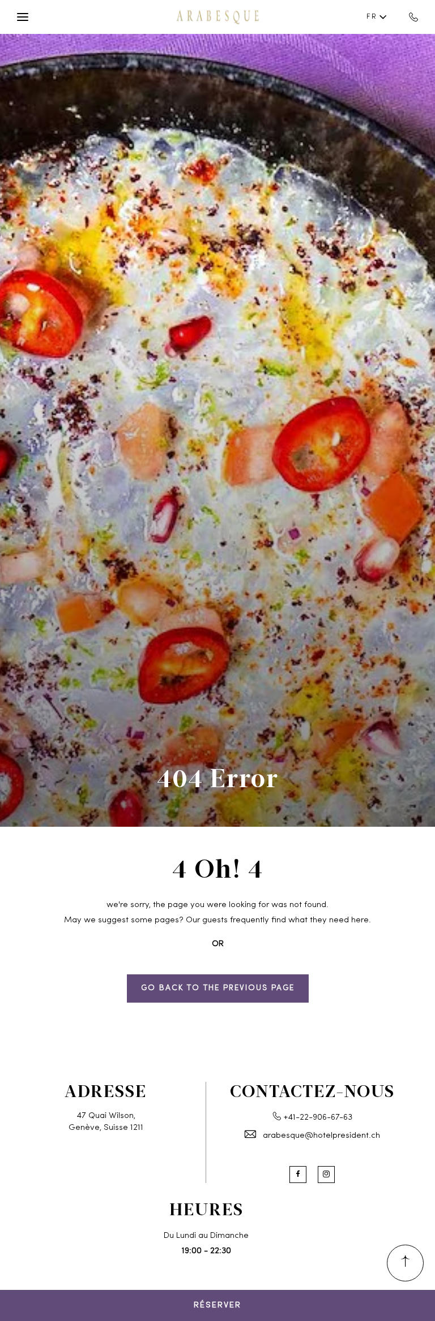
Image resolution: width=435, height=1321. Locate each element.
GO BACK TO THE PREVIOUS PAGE (218, 988)
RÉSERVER (217, 1305)
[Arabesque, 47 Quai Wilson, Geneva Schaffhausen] (217, 17)
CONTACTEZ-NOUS (312, 1090)
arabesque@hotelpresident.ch (321, 1136)
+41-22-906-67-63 (318, 1117)
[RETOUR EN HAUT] (405, 1263)
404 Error (218, 777)
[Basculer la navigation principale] (22, 17)
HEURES (206, 1208)
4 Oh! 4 (217, 867)
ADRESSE (106, 1090)
